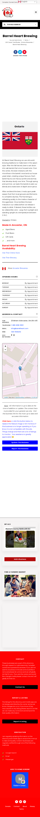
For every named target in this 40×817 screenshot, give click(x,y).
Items (26, 40)
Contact (17, 806)
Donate (8, 806)
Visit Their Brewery (9, 258)
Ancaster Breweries (20, 268)
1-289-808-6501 (17, 325)
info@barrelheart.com (19, 328)
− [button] (5, 349)
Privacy (32, 806)
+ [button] (5, 346)
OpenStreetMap (19, 397)
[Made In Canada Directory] (7, 12)
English (24, 2)
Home (20, 40)
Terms (21, 809)
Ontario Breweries (27, 42)
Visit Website (16, 332)
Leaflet (6, 397)
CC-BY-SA (34, 397)
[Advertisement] (20, 92)
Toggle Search (13, 24)
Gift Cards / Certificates (12, 42)
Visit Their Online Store (11, 253)
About (25, 806)
